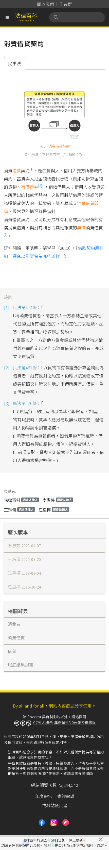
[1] (31, 169)
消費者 (14, 624)
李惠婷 (57, 500)
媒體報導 (66, 796)
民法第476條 (25, 403)
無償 (81, 227)
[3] (6, 234)
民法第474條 (25, 307)
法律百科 (21, 500)
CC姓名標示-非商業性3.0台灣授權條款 (64, 722)
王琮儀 (19, 510)
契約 (66, 146)
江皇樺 (53, 510)
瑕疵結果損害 (20, 664)
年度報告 (43, 796)
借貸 (16, 170)
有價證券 (29, 187)
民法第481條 (25, 367)
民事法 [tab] (14, 63)
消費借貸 (55, 146)
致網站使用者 (55, 805)
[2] (40, 185)
